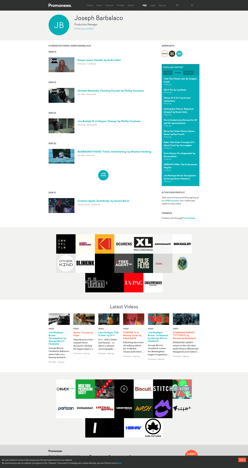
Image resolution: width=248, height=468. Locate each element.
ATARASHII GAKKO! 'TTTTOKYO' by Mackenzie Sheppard (184, 335)
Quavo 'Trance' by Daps (83, 334)
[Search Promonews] (177, 5)
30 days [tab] (178, 73)
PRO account (172, 200)
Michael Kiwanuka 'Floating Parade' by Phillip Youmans (111, 90)
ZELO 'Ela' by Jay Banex (175, 89)
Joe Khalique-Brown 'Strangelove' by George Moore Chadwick (180, 177)
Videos (90, 5)
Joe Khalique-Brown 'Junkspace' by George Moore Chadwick (158, 336)
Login (152, 5)
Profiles (120, 5)
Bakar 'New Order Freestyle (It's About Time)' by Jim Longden (179, 144)
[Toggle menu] (192, 5)
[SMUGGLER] (165, 52)
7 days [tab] (167, 73)
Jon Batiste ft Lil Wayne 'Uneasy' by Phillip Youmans (109, 121)
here (119, 463)
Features (109, 5)
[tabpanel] (180, 130)
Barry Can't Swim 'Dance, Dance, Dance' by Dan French (179, 133)
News (99, 5)
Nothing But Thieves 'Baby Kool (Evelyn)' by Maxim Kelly (179, 110)
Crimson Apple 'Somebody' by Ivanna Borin (103, 200)
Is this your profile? (84, 28)
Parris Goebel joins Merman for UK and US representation (180, 121)
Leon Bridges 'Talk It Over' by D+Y (108, 334)
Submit (131, 5)
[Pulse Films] (172, 52)
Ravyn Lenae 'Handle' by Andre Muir (99, 60)
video (51, 328)
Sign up (162, 5)
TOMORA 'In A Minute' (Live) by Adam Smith (132, 335)
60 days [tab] (188, 73)
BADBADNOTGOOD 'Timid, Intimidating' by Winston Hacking (114, 151)
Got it (242, 459)
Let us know (189, 218)
